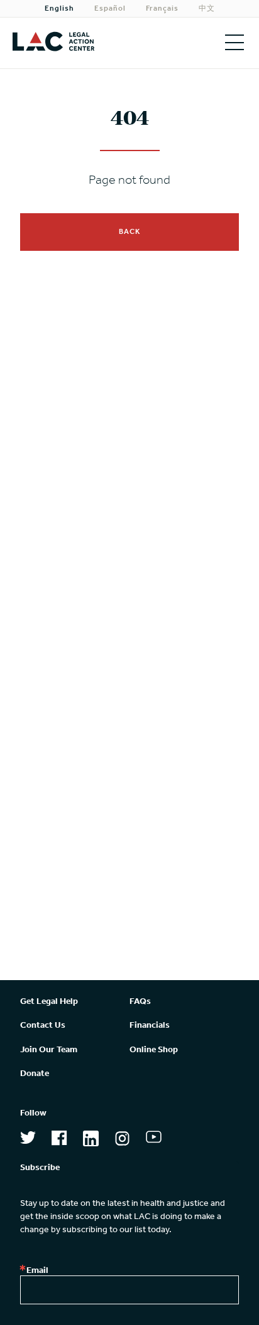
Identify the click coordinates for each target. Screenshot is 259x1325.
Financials (150, 1025)
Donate (34, 1074)
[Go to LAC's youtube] (154, 1139)
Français (162, 9)
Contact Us (42, 1025)
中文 (207, 9)
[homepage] (65, 43)
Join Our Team (48, 1050)
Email (37, 1271)
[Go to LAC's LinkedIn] (91, 1141)
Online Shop (154, 1050)
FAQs (140, 1001)
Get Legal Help (49, 1001)
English (59, 9)
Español (110, 9)
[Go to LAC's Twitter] (28, 1140)
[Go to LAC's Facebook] (59, 1141)
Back (129, 232)
